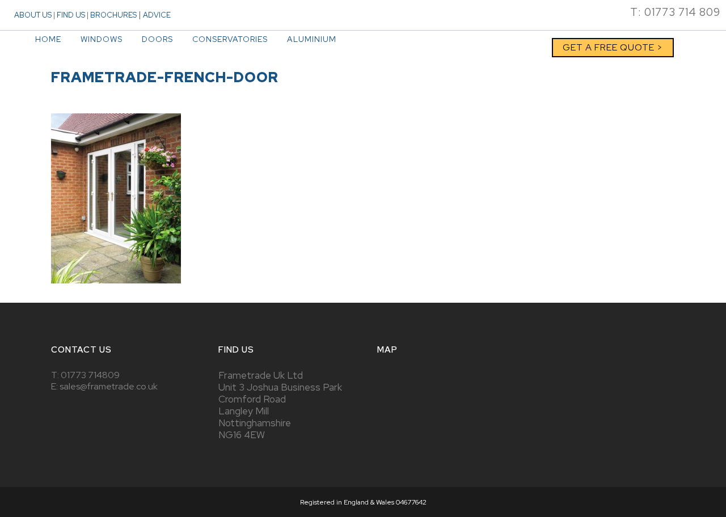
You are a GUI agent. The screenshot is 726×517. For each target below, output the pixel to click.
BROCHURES (113, 15)
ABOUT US (33, 15)
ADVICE (157, 15)
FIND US (71, 15)
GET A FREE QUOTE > (613, 47)
